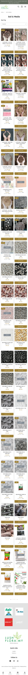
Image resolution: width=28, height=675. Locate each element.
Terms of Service (5, 666)
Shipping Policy (23, 666)
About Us (14, 668)
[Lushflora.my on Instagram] (14, 661)
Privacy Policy (11, 666)
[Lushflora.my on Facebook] (10, 661)
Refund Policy (17, 666)
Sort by (3, 20)
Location (14, 651)
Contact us (14, 653)
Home (2, 12)
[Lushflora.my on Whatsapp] (18, 661)
